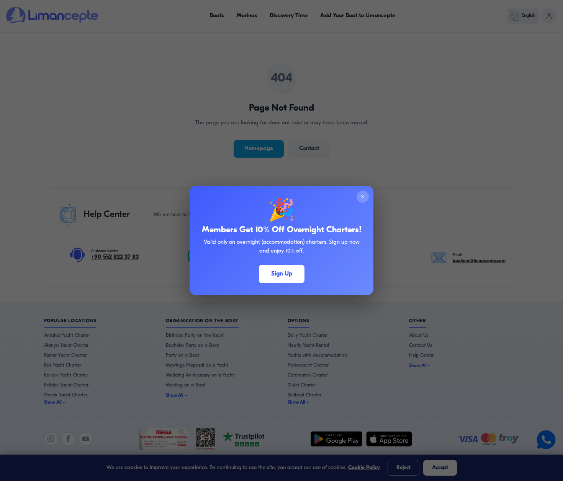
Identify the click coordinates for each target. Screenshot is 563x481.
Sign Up (281, 274)
